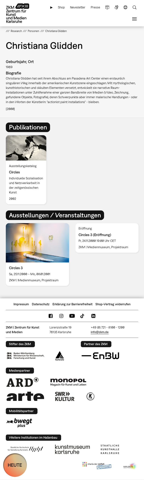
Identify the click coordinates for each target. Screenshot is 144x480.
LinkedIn (93, 316)
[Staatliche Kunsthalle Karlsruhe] (110, 449)
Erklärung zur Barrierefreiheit (72, 304)
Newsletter (77, 7)
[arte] (25, 396)
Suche (134, 7)
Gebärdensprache (116, 7)
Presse (95, 7)
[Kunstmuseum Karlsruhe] (72, 449)
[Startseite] (21, 13)
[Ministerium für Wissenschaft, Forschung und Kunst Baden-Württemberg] (25, 355)
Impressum (21, 304)
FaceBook (50, 316)
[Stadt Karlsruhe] (59, 355)
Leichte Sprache (107, 7)
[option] (28, 169)
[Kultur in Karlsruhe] (90, 396)
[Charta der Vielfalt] (97, 466)
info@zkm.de (100, 332)
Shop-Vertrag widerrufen (112, 304)
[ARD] (22, 382)
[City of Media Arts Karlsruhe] (130, 466)
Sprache (125, 7)
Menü (134, 19)
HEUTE (15, 465)
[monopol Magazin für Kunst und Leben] (68, 382)
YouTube (72, 316)
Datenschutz (41, 304)
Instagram (61, 316)
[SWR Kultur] (65, 396)
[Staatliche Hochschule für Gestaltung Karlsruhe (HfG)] (25, 449)
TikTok (82, 316)
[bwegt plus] (19, 422)
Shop (61, 7)
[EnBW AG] (100, 355)
